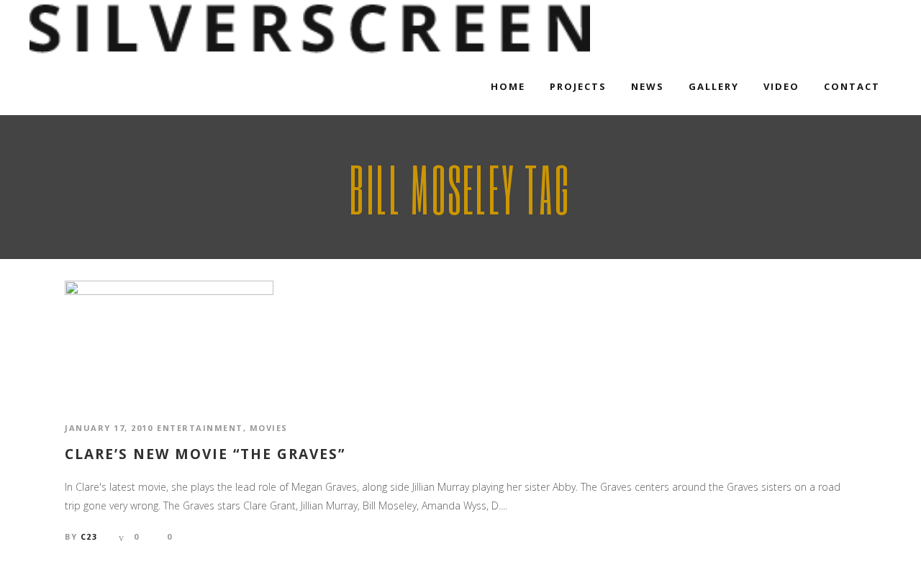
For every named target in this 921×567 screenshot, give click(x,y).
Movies (269, 427)
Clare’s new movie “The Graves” (205, 454)
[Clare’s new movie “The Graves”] (169, 337)
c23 (89, 536)
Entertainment (200, 427)
